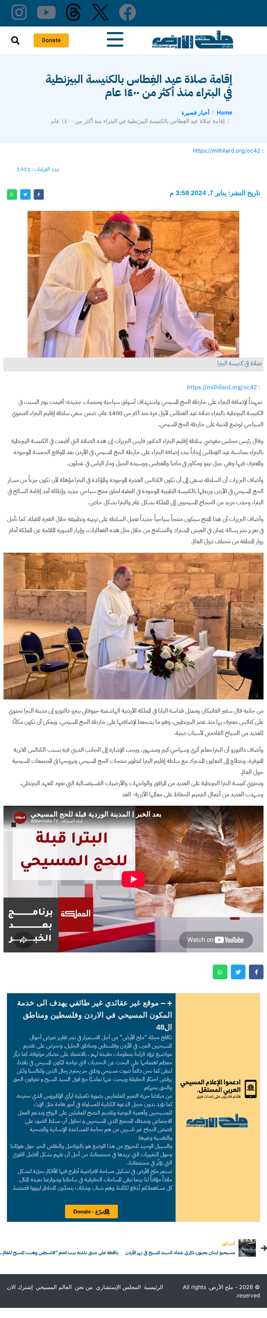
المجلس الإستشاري (118, 1286)
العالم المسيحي (54, 1286)
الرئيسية (153, 1286)
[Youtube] (46, 12)
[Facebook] (127, 12)
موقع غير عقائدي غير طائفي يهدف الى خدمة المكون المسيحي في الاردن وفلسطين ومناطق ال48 (94, 1015)
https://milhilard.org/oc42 (226, 150)
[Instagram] (19, 12)
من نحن (84, 1286)
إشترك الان (20, 1286)
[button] (91, 1015)
